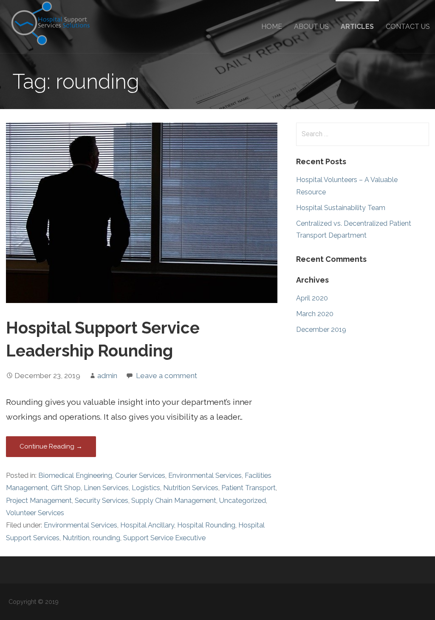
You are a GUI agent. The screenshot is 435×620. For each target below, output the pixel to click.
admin (107, 375)
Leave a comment (166, 375)
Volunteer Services (35, 513)
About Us (311, 26)
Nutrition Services (190, 488)
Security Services (101, 501)
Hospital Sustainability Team (340, 208)
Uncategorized (242, 501)
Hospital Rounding (206, 525)
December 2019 (321, 329)
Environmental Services (205, 475)
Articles (357, 26)
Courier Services (140, 475)
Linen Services (106, 488)
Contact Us (408, 26)
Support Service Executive (164, 538)
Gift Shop (66, 488)
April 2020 (312, 298)
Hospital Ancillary (147, 525)
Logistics (146, 488)
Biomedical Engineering (75, 475)
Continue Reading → (51, 446)
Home (271, 26)
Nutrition (76, 538)
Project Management (39, 501)
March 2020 (314, 314)
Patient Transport (248, 488)
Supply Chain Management (173, 501)
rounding (106, 538)
